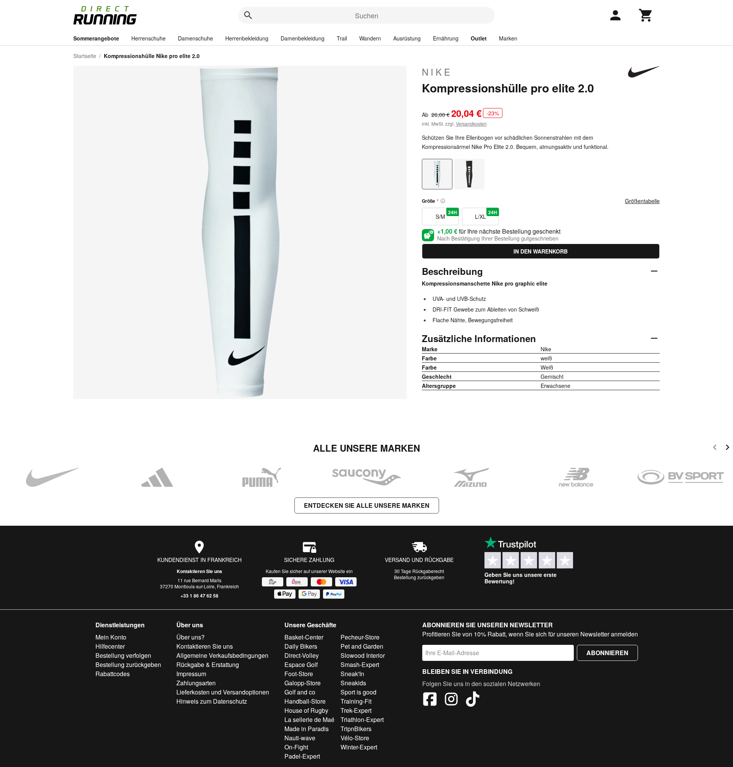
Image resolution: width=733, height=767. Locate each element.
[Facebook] (430, 700)
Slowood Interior (363, 655)
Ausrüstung (407, 38)
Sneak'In (352, 673)
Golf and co (299, 692)
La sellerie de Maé (309, 719)
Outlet (479, 38)
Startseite (84, 56)
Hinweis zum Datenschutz (211, 701)
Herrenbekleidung (246, 38)
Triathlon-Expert (362, 719)
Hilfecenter (110, 646)
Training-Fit (356, 701)
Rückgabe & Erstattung (207, 664)
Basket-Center (303, 637)
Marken (508, 38)
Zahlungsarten (196, 682)
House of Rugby (306, 710)
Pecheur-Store (360, 637)
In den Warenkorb (540, 251)
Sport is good (358, 692)
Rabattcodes (112, 673)
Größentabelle (642, 201)
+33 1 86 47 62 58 (199, 595)
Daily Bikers (300, 646)
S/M (446, 214)
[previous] (714, 448)
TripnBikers (356, 728)
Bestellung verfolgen (123, 655)
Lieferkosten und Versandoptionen (222, 692)
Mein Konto (110, 637)
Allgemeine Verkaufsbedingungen (222, 655)
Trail (342, 38)
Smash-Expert (360, 664)
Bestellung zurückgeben (419, 577)
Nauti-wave (299, 737)
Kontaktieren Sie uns (199, 571)
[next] (727, 448)
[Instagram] (451, 700)
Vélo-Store (355, 737)
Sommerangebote (96, 38)
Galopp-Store (302, 682)
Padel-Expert (302, 756)
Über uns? (190, 637)
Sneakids (353, 682)
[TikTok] (472, 700)
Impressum (191, 673)
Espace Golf (301, 664)
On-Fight (296, 747)
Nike (437, 72)
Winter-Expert (359, 747)
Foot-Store (298, 673)
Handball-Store (305, 701)
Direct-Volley (301, 655)
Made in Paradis (306, 728)
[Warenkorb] (646, 15)
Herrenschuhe (148, 38)
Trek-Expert (356, 710)
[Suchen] (248, 15)
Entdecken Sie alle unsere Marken (366, 505)
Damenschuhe (195, 38)
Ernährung (446, 38)
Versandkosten (471, 123)
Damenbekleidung (303, 38)
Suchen (366, 15)
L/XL (486, 214)
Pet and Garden (362, 646)
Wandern (370, 38)
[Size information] (443, 200)
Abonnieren (607, 652)
